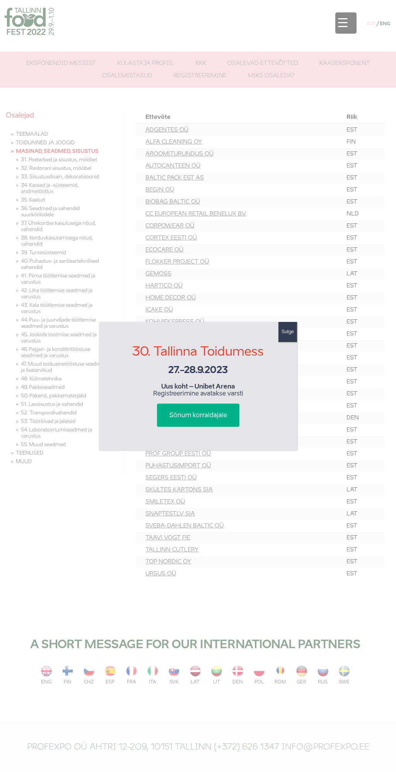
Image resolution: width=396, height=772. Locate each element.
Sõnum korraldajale (198, 416)
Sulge (288, 332)
